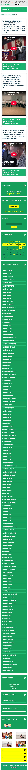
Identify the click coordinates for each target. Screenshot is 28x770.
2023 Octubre (8, 643)
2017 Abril (7, 484)
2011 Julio (7, 298)
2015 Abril (7, 414)
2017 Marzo (7, 481)
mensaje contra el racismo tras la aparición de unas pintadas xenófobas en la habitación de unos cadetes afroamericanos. (13, 134)
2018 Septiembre (9, 527)
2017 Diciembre (9, 503)
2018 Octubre (8, 530)
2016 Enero (7, 442)
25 (14, 255)
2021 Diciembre (9, 634)
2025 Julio (7, 658)
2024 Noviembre (9, 655)
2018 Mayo (7, 515)
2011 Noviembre (9, 307)
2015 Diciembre (9, 438)
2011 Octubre (8, 304)
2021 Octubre (8, 631)
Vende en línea (9, 701)
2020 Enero (7, 573)
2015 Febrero (8, 408)
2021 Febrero (8, 609)
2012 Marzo (7, 320)
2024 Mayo (7, 652)
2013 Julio (7, 365)
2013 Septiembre (9, 371)
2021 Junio (7, 621)
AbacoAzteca (15, 65)
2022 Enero (7, 637)
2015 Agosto (8, 426)
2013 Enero (7, 350)
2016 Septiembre (9, 466)
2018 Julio (7, 521)
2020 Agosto (8, 591)
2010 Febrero (8, 286)
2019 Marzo (7, 545)
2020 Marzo (8, 576)
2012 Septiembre (9, 338)
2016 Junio (7, 457)
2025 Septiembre (10, 664)
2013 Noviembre (9, 374)
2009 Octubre (8, 280)
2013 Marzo (7, 356)
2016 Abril (7, 451)
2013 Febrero (8, 353)
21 (23, 252)
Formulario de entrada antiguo (14, 211)
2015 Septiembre (9, 429)
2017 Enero (7, 478)
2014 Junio (7, 393)
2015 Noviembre (9, 435)
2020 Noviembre (9, 600)
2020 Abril (7, 579)
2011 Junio (7, 295)
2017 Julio (7, 493)
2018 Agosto (8, 524)
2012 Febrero (8, 316)
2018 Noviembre (9, 533)
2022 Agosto (8, 640)
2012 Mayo (7, 326)
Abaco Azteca (7, 9)
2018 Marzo (7, 509)
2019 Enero (7, 539)
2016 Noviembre (9, 472)
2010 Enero (7, 283)
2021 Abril (7, 615)
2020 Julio (7, 588)
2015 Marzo (7, 411)
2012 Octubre (8, 341)
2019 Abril (7, 548)
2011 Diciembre (9, 310)
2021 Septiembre (9, 628)
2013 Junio (7, 362)
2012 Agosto (8, 335)
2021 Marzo (7, 612)
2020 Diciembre (9, 603)
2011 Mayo (7, 292)
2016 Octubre (8, 469)
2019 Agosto (8, 557)
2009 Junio (7, 271)
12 (17, 250)
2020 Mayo (7, 582)
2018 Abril (7, 512)
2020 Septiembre (10, 594)
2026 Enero (7, 667)
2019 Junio (7, 554)
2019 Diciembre (9, 570)
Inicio (2, 14)
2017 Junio (7, 490)
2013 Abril (7, 359)
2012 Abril (7, 323)
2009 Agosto (8, 277)
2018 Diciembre (9, 536)
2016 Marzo (7, 448)
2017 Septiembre (9, 499)
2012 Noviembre (9, 344)
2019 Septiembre (9, 560)
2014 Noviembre (9, 399)
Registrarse (11, 194)
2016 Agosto (8, 463)
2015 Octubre (8, 432)
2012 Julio (7, 332)
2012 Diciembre (9, 347)
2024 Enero (7, 646)
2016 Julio (7, 460)
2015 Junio (7, 420)
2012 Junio (7, 329)
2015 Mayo (7, 417)
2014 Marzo (7, 384)
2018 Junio (7, 518)
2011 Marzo (7, 289)
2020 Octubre (8, 597)
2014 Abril (7, 387)
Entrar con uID (14, 206)
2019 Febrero (8, 542)
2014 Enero (7, 381)
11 (14, 250)
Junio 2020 (14, 241)
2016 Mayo (7, 454)
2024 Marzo (8, 649)
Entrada (18, 194)
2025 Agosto (8, 661)
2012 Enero (7, 313)
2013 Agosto (8, 368)
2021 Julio (7, 624)
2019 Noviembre (9, 567)
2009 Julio (7, 274)
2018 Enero (7, 506)
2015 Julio (7, 423)
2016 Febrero (8, 445)
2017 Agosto (8, 496)
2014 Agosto (8, 396)
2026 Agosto (8, 670)
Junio (12, 14)
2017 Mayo (7, 487)
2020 (7, 14)
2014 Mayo (7, 390)
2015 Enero (7, 405)
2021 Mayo (7, 618)
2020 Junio (7, 585)
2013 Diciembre (9, 377)
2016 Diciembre (9, 475)
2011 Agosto (8, 301)
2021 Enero (7, 606)
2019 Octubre (8, 563)
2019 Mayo (7, 551)
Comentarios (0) (11, 68)
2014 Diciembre (9, 402)
